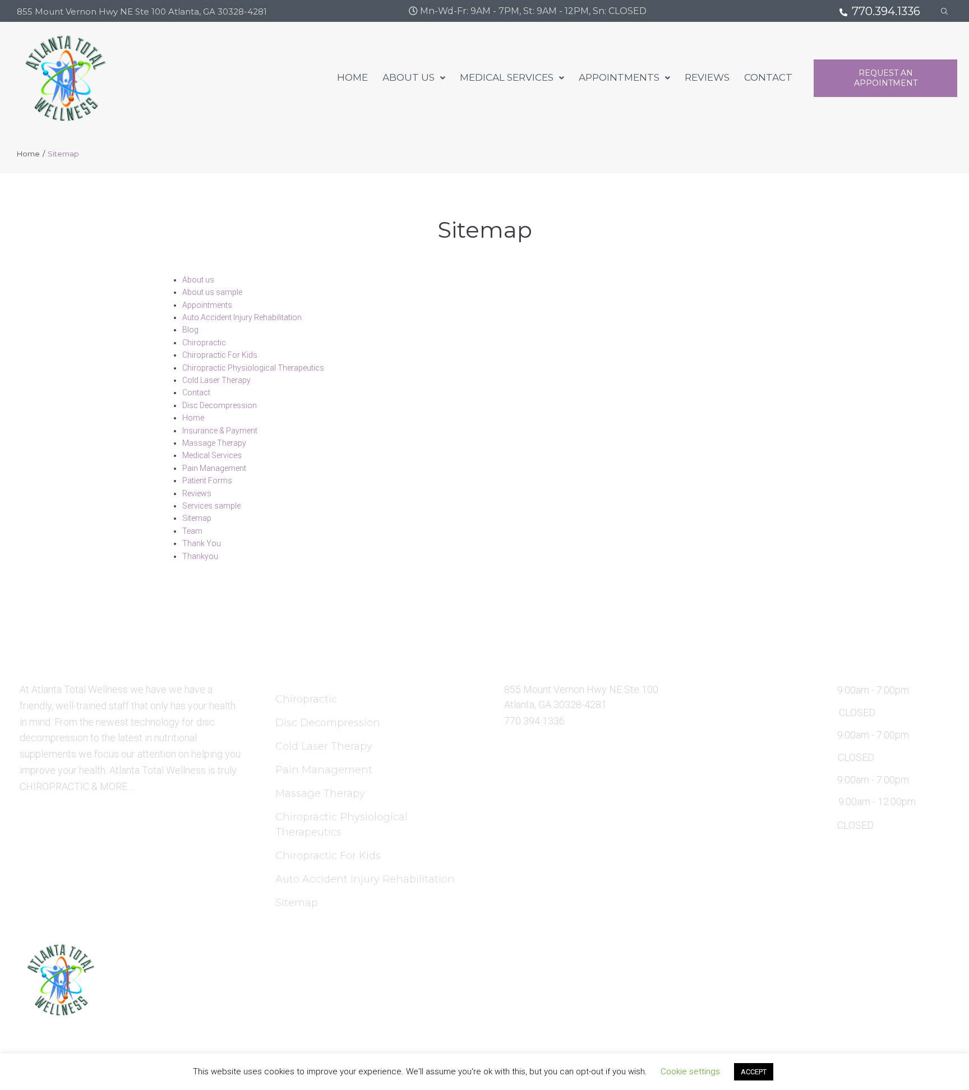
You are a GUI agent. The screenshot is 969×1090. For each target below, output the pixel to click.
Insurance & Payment (219, 430)
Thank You (201, 543)
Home (28, 153)
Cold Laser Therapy (216, 380)
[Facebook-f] (786, 991)
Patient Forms (207, 480)
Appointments (207, 305)
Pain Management (214, 468)
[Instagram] (813, 991)
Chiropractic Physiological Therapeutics (253, 367)
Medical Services (212, 455)
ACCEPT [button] (754, 1072)
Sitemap (196, 518)
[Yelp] (841, 991)
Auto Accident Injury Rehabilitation (242, 317)
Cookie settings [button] (690, 1071)
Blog (190, 329)
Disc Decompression (219, 405)
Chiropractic (204, 342)
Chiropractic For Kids (219, 354)
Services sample (211, 505)
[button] (885, 78)
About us (198, 279)
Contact (196, 392)
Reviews (196, 493)
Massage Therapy (214, 442)
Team (192, 530)
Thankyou (200, 556)
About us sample (212, 292)
